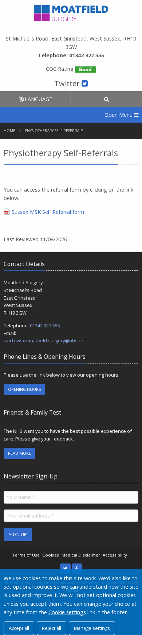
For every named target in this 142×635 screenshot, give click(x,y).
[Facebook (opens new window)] (77, 568)
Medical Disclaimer (81, 555)
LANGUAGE (37, 99)
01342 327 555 (45, 325)
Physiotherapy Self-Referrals (54, 130)
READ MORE (19, 453)
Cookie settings (67, 612)
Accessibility (115, 555)
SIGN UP (18, 534)
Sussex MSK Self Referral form (48, 211)
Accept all (19, 628)
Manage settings (92, 628)
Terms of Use (26, 555)
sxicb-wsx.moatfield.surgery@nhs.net (45, 340)
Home (9, 130)
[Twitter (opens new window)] (65, 568)
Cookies (50, 555)
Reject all (51, 628)
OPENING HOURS (24, 389)
